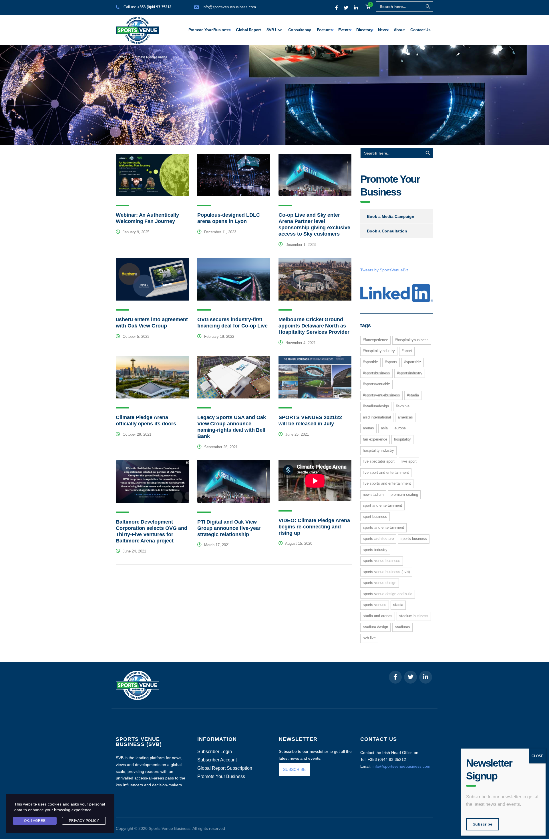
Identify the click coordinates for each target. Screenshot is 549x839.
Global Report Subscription (224, 768)
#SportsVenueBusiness (381, 395)
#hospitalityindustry (379, 351)
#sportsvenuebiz (376, 384)
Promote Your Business (209, 29)
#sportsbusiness (376, 373)
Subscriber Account (217, 760)
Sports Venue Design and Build (387, 594)
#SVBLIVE (402, 406)
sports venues (374, 605)
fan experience (375, 439)
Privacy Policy (84, 821)
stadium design (375, 627)
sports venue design (379, 583)
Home (120, 57)
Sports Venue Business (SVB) (386, 572)
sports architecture (378, 538)
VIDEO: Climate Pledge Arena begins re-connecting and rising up (314, 527)
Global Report (248, 29)
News (383, 29)
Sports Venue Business (381, 560)
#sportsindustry (409, 373)
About (399, 29)
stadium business (413, 616)
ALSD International (377, 417)
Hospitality (402, 439)
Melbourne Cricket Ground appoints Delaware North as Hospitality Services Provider (314, 326)
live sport (409, 461)
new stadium (373, 494)
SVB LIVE (369, 638)
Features (325, 29)
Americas (405, 417)
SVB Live (274, 29)
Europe (400, 428)
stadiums (402, 627)
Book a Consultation (387, 231)
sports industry (375, 550)
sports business (414, 538)
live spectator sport (379, 461)
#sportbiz (370, 362)
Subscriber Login (214, 751)
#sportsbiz (412, 362)
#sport (407, 351)
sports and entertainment (383, 527)
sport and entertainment (382, 505)
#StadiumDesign (376, 406)
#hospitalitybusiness (412, 340)
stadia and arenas (377, 616)
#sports (391, 362)
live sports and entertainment (387, 483)
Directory (364, 29)
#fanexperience (375, 340)
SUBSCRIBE (294, 769)
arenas (368, 428)
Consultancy (299, 29)
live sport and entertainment (386, 472)
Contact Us (420, 29)
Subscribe (482, 824)
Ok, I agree (35, 821)
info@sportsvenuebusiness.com (229, 7)
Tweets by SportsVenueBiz (384, 270)
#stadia (413, 395)
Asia (384, 428)
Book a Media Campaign (390, 216)
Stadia (398, 605)
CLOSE (537, 756)
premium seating (404, 494)
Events (344, 29)
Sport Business (375, 516)
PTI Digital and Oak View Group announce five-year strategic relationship (229, 528)
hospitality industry (378, 450)
